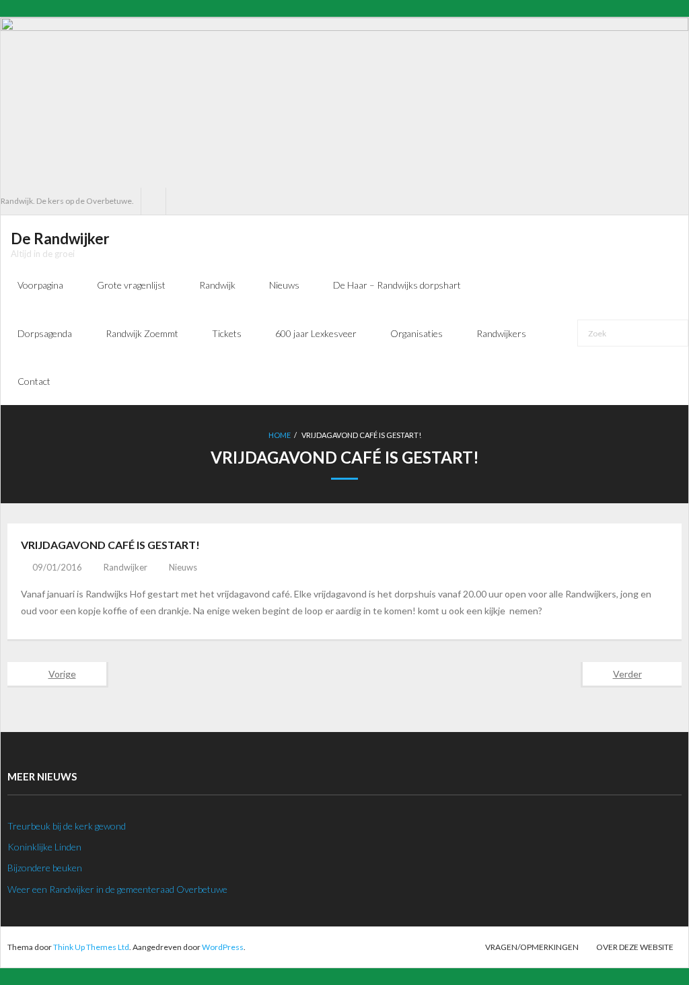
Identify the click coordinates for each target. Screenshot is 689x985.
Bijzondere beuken (44, 867)
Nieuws (183, 567)
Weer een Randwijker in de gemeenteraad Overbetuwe (117, 889)
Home (279, 435)
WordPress (223, 947)
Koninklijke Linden (44, 846)
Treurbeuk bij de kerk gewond (66, 826)
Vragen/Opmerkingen (532, 947)
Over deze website (635, 947)
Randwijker (125, 567)
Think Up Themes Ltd (91, 947)
